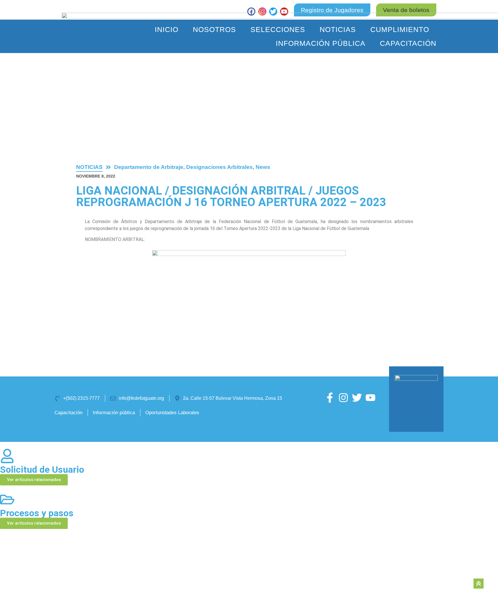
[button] (406, 9)
